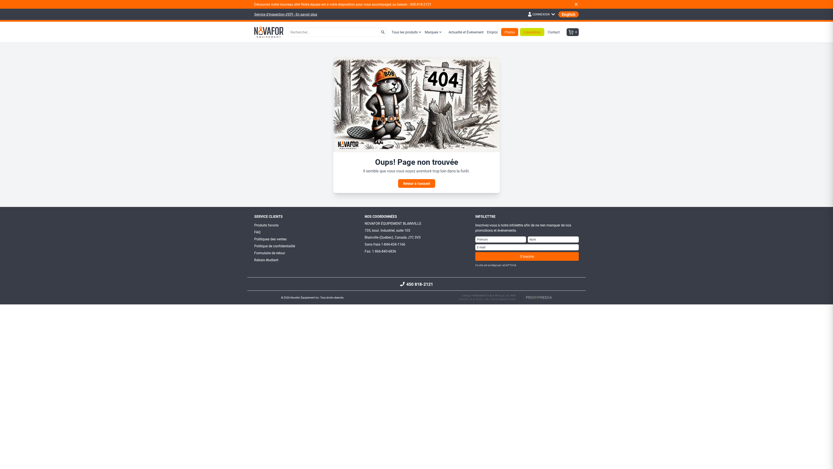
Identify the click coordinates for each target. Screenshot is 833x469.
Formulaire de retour (269, 253)
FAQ (257, 232)
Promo (510, 32)
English (568, 14)
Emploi (492, 32)
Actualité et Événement (466, 32)
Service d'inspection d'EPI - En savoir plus (285, 14)
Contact (554, 32)
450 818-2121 (419, 284)
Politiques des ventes (270, 239)
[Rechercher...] (383, 32)
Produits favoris (266, 225)
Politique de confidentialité (274, 246)
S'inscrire (527, 256)
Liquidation (532, 32)
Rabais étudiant (266, 260)
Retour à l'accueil (416, 183)
